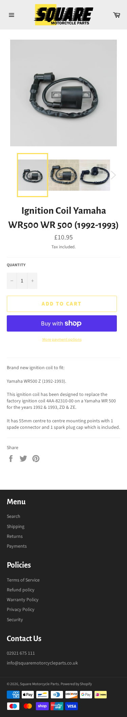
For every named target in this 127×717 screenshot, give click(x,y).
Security (15, 619)
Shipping (15, 526)
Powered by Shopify (76, 684)
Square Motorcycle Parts (39, 684)
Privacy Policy (21, 609)
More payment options (62, 339)
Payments (17, 546)
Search (13, 516)
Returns (15, 536)
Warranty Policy (23, 599)
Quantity (16, 265)
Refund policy (21, 590)
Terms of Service (23, 580)
